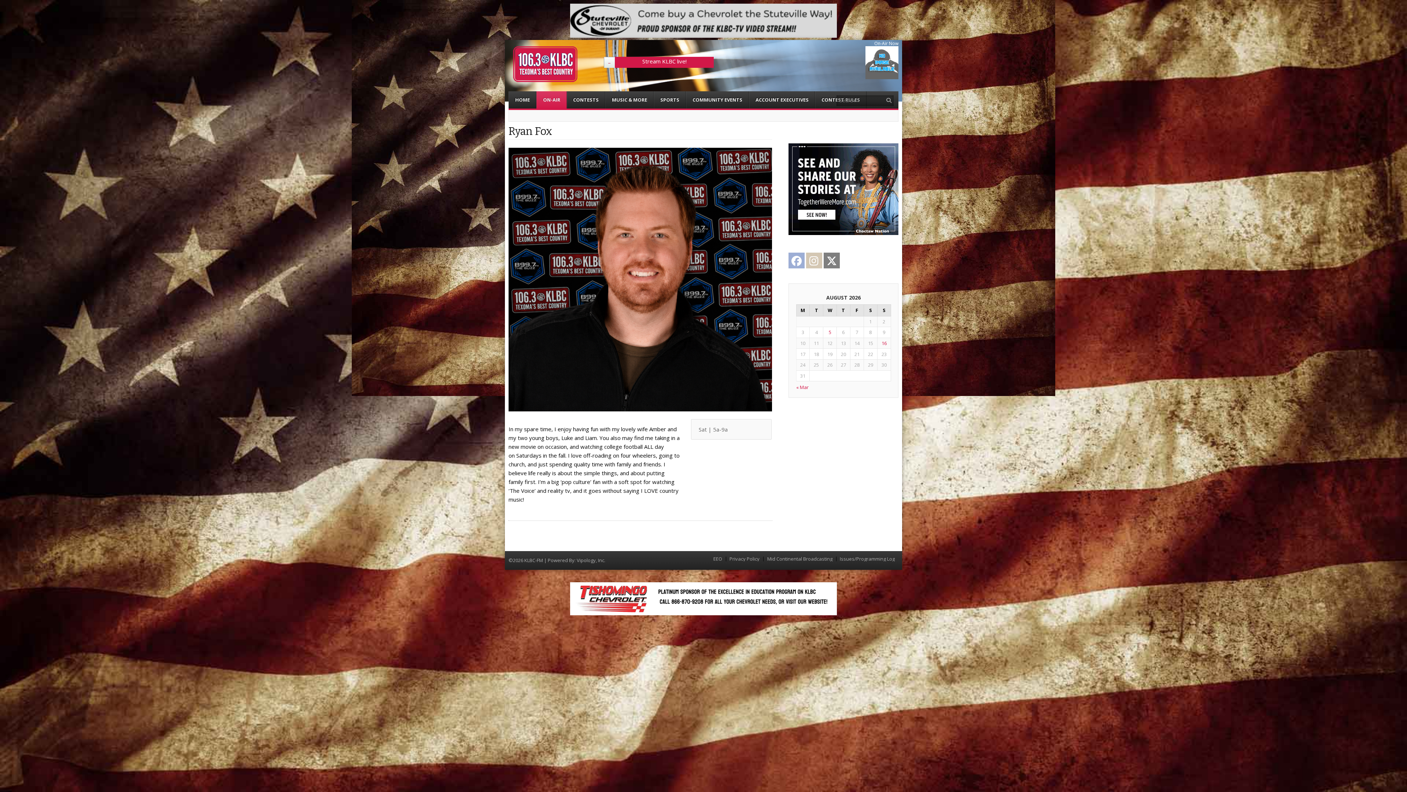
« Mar (802, 387)
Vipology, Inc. (591, 560)
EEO (717, 559)
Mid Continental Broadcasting (799, 559)
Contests (586, 99)
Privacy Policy (745, 559)
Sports (669, 99)
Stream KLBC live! (664, 61)
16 (884, 343)
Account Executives (782, 99)
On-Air (551, 99)
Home (522, 99)
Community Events (717, 99)
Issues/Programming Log (867, 559)
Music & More (629, 99)
